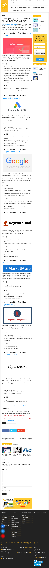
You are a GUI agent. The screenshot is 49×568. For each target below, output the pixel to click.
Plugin (12, 528)
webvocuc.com (10, 420)
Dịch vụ (2, 519)
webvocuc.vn (7, 417)
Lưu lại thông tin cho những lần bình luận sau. (13, 490)
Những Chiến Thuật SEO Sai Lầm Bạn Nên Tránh (27, 455)
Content (13, 520)
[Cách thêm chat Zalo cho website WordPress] (35, 68)
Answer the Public (9, 355)
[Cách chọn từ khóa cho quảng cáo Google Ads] (35, 20)
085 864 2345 (28, 547)
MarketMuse (7, 263)
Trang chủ (4, 13)
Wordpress (13, 536)
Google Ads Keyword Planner (13, 98)
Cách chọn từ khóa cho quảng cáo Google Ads (42, 20)
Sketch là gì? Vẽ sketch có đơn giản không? (8, 439)
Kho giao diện (25, 517)
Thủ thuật (22, 10)
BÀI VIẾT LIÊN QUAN (7, 444)
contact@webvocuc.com (10, 558)
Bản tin (16, 7)
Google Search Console (11, 152)
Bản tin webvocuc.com (14, 517)
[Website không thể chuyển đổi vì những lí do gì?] (35, 25)
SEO (29, 7)
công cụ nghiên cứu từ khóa (11, 422)
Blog (12, 7)
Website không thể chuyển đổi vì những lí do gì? (42, 25)
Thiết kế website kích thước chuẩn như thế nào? (43, 73)
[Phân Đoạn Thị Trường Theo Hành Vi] (6, 450)
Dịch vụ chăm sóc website (40, 552)
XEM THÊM (15, 444)
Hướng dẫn (13, 524)
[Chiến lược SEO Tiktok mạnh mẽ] (17, 450)
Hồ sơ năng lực (4, 517)
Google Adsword (36, 7)
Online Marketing (15, 10)
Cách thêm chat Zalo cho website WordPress (42, 68)
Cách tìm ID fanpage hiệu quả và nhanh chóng (42, 78)
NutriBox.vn (43, 557)
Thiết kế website (24, 0)
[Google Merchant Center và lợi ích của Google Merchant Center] (35, 30)
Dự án (17, 0)
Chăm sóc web (32, 0)
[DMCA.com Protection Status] (37, 565)
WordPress (44, 7)
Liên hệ (12, 2)
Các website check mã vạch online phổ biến (25, 439)
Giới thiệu (13, 0)
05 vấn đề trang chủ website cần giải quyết (18, 405)
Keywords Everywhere (11, 304)
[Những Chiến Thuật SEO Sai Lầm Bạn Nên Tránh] (27, 450)
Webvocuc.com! (22, 410)
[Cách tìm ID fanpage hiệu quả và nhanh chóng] (35, 78)
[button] (47, 4)
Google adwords (40, 0)
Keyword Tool (7, 215)
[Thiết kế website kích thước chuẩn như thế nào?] (35, 73)
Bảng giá (24, 515)
